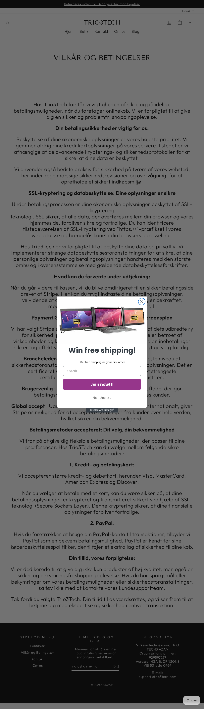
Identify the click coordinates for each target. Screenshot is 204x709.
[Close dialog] (141, 301)
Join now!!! (102, 384)
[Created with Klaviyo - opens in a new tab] (102, 410)
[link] (102, 320)
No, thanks (102, 397)
